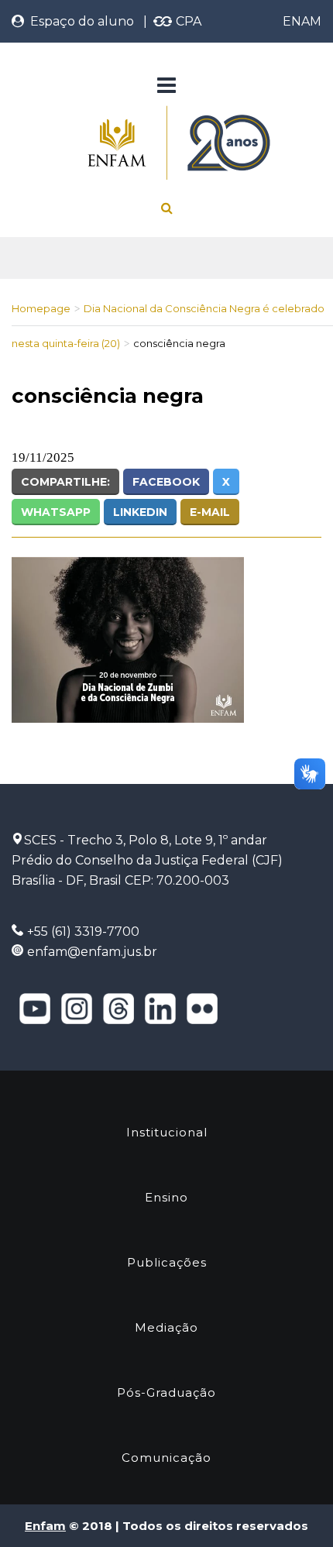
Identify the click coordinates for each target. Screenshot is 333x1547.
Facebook (166, 482)
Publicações (167, 1262)
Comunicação (166, 1457)
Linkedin (140, 512)
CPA (187, 21)
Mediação (166, 1327)
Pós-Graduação (166, 1392)
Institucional (167, 1132)
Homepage (41, 308)
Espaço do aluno (79, 21)
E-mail (210, 512)
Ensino (166, 1197)
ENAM (302, 21)
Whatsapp (56, 512)
